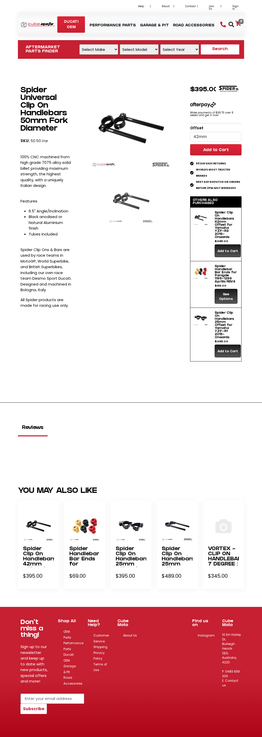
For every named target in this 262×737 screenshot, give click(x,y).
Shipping (100, 647)
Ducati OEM (68, 657)
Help (141, 6)
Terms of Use (100, 667)
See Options (226, 297)
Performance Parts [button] (113, 26)
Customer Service (101, 638)
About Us (130, 635)
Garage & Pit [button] (154, 26)
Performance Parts (73, 646)
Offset (196, 128)
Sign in (235, 7)
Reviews (32, 427)
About (166, 6)
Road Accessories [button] (193, 26)
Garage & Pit (69, 669)
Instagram (206, 635)
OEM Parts (67, 634)
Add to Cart (216, 150)
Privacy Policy (99, 656)
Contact (190, 6)
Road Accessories (72, 680)
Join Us (211, 7)
